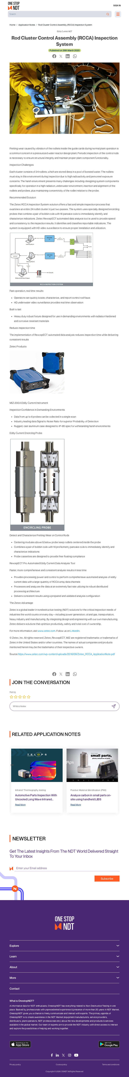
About (13, 967)
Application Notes (26, 24)
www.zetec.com (46, 630)
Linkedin (74, 630)
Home (12, 24)
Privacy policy (15, 1064)
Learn (13, 956)
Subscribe (107, 878)
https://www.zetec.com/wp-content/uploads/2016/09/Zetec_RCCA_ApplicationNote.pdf (66, 654)
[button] (11, 765)
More (13, 977)
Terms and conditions (110, 1064)
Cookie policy (61, 1064)
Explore (14, 945)
